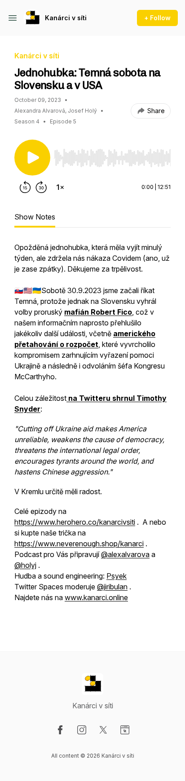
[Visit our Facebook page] (60, 729)
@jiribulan (112, 586)
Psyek (116, 575)
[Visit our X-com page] (103, 729)
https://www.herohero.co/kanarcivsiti (74, 522)
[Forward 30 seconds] (41, 187)
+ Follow (157, 18)
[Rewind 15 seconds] (25, 187)
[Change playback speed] (60, 187)
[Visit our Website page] (124, 729)
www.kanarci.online (96, 597)
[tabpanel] (92, 432)
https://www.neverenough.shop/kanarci (79, 543)
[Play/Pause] (32, 158)
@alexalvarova (125, 554)
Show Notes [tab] (34, 216)
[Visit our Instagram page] (81, 729)
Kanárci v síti (66, 18)
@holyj (25, 565)
